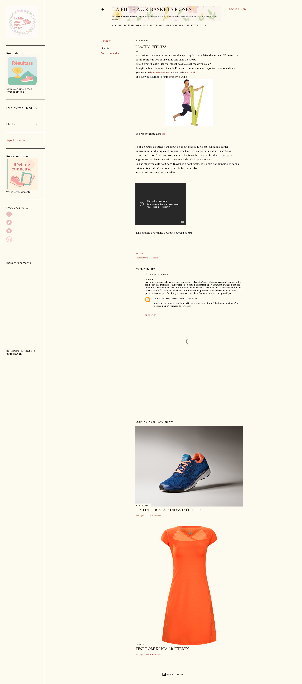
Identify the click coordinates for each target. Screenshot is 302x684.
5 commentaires (153, 654)
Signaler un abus (17, 140)
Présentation (133, 25)
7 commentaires (153, 516)
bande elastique (159, 72)
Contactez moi (154, 25)
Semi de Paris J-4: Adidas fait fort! (168, 509)
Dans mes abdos (110, 53)
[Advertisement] (189, 391)
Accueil (117, 25)
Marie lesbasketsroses (166, 298)
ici (163, 133)
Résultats (191, 25)
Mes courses (174, 25)
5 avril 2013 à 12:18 (160, 274)
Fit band (189, 72)
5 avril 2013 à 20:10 (188, 298)
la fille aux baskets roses (151, 9)
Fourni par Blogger (176, 674)
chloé (148, 274)
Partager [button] (106, 40)
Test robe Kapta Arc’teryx (162, 648)
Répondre (150, 315)
